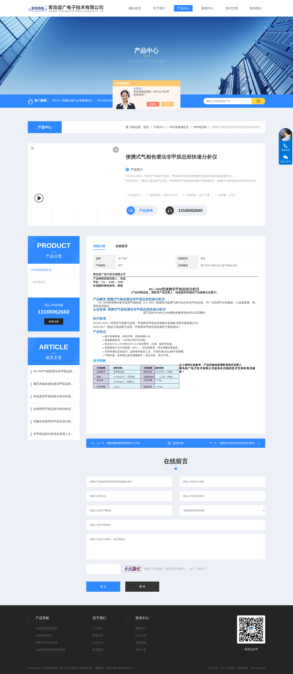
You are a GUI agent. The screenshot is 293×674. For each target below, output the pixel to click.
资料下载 (140, 649)
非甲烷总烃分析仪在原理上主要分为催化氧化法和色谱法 (54, 434)
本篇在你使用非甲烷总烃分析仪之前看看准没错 (54, 421)
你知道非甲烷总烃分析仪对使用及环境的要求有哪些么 (54, 396)
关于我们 (159, 8)
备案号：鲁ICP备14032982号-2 (114, 668)
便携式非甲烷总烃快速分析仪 (237, 443)
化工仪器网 (228, 668)
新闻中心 (207, 8)
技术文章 (232, 8)
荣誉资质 (98, 635)
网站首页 (135, 8)
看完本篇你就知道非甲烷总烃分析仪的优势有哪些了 (54, 383)
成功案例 (140, 642)
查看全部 (54, 321)
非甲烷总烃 (200, 127)
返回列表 (178, 443)
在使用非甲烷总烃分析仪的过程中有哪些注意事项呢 (54, 408)
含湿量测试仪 (44, 635)
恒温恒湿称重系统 (46, 628)
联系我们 (256, 8)
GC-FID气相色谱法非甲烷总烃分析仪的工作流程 (54, 371)
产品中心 (183, 8)
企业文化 (98, 642)
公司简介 (98, 628)
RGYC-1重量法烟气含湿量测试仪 (72, 100)
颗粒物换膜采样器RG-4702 (123, 443)
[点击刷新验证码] (132, 568)
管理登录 (242, 668)
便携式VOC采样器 (47, 642)
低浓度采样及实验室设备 (50, 649)
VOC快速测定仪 (179, 127)
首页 (146, 127)
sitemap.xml (258, 668)
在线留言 (121, 246)
